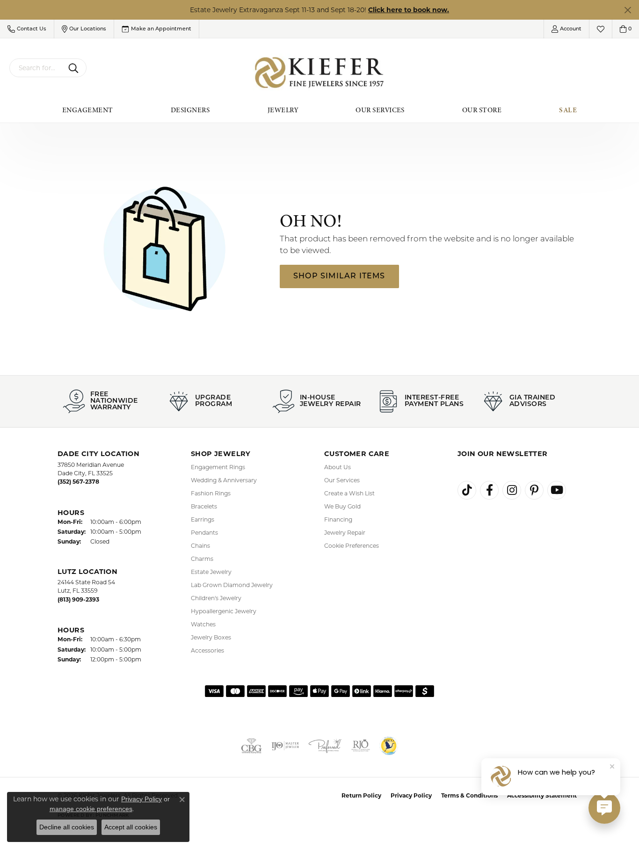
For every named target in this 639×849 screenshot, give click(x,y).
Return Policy (361, 795)
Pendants (204, 532)
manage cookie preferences (91, 809)
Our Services (380, 110)
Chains (200, 545)
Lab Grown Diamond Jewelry (232, 584)
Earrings (202, 519)
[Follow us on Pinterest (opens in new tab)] (534, 490)
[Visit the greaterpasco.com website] (388, 745)
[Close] (627, 10)
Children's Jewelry (216, 598)
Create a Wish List (349, 493)
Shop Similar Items (339, 276)
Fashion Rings (211, 493)
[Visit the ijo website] (285, 745)
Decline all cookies (66, 827)
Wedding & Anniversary (224, 480)
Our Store (481, 110)
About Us (337, 467)
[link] (156, 29)
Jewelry (283, 110)
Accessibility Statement (542, 795)
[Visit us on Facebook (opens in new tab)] (489, 490)
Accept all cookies (130, 827)
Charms (202, 558)
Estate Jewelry (211, 571)
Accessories (207, 650)
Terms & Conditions (469, 795)
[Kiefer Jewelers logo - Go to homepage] (319, 73)
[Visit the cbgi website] (251, 745)
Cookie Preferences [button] (351, 545)
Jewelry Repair (344, 532)
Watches (203, 624)
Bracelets (204, 506)
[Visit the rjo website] (360, 745)
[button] (27, 29)
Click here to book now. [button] (408, 10)
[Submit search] (75, 68)
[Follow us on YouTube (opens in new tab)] (556, 490)
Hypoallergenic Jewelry (223, 611)
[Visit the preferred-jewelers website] (325, 745)
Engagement (87, 110)
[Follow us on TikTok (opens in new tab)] (466, 490)
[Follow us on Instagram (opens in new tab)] (511, 490)
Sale (568, 110)
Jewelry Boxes (211, 637)
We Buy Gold (342, 506)
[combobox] (37, 68)
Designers (190, 110)
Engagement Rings (218, 467)
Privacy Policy (411, 795)
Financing (338, 519)
